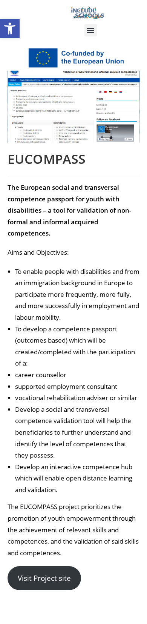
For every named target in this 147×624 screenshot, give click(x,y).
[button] (10, 28)
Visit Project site (44, 578)
